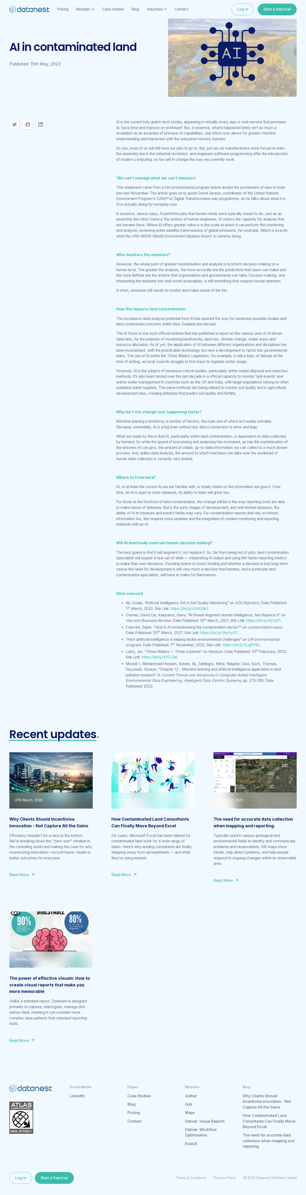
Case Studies (139, 1096)
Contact (134, 1121)
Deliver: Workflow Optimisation (201, 1132)
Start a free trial (277, 9)
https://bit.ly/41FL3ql (159, 657)
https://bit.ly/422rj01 (263, 620)
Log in (242, 9)
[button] (85, 9)
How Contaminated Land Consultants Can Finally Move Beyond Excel (269, 1121)
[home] (29, 9)
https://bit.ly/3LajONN (241, 645)
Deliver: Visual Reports (205, 1121)
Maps (190, 1112)
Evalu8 (191, 1143)
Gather (191, 1096)
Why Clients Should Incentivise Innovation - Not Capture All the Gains (267, 1101)
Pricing (133, 1112)
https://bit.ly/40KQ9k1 (189, 608)
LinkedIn (77, 1096)
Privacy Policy (225, 1178)
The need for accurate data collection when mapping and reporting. (269, 1141)
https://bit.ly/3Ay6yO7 (218, 632)
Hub (188, 1104)
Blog (131, 1104)
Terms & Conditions (191, 1178)
